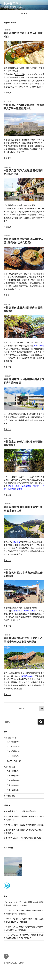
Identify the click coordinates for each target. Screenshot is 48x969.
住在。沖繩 (11, 756)
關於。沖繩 (11, 741)
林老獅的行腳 (12, 4)
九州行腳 (7, 766)
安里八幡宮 (26, 485)
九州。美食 (11, 780)
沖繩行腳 (7, 737)
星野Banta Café (28, 676)
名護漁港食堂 (16, 610)
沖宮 (17, 485)
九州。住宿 (11, 785)
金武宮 (19, 488)
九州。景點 (11, 775)
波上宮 (10, 485)
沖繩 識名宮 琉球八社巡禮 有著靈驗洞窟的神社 (23, 443)
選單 (25, 13)
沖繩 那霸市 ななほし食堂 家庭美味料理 (23, 34)
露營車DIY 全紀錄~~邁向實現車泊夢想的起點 (22, 837)
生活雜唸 (7, 796)
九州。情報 (11, 770)
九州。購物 (11, 790)
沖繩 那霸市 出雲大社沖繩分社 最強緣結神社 (23, 309)
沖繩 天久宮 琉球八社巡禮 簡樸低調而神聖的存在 (23, 172)
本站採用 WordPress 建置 (14, 963)
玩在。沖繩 (11, 746)
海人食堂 (16, 542)
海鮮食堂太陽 (29, 610)
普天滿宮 (11, 488)
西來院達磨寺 (38, 345)
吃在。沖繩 (11, 751)
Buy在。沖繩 (12, 761)
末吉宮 (36, 485)
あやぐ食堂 (19, 74)
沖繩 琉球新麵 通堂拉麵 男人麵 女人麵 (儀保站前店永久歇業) (23, 240)
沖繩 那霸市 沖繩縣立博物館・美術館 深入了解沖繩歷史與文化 (23, 106)
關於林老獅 (8, 847)
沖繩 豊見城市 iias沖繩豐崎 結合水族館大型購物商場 (23, 380)
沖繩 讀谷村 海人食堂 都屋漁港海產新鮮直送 (23, 574)
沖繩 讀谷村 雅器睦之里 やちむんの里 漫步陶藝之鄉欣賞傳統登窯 (23, 639)
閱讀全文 (7, 92)
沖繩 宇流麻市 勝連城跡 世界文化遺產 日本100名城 (23, 508)
